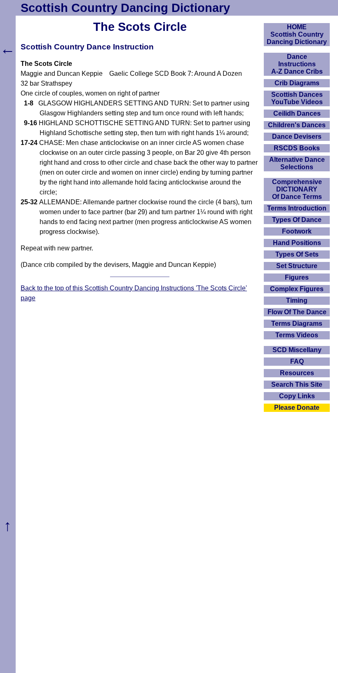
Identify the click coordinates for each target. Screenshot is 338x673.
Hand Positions (297, 242)
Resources (297, 372)
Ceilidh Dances (297, 113)
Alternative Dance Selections (297, 163)
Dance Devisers (297, 136)
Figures (297, 277)
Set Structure (296, 265)
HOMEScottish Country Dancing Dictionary (297, 34)
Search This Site (296, 384)
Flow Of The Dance (297, 311)
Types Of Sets (297, 254)
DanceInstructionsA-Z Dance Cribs (297, 64)
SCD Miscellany (297, 349)
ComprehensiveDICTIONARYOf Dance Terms (297, 189)
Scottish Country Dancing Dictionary (125, 7)
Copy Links (297, 396)
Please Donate (296, 407)
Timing (296, 300)
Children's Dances (297, 125)
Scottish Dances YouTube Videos (297, 98)
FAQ (297, 361)
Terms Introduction (296, 208)
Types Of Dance (297, 219)
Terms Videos (296, 335)
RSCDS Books (297, 148)
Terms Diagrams (296, 323)
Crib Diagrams (297, 82)
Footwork (297, 231)
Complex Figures (297, 288)
